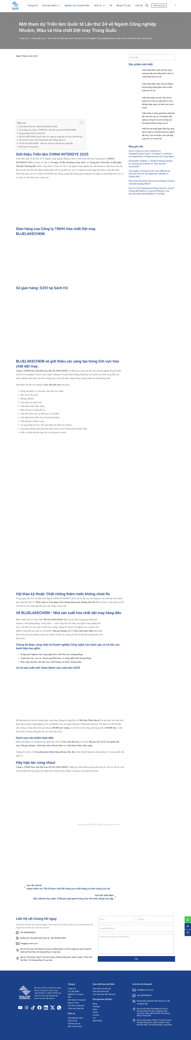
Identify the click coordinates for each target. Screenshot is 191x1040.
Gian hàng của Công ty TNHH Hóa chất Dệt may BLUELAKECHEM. (47, 130)
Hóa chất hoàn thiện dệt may (104, 994)
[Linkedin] (46, 1007)
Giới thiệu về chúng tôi (77, 1000)
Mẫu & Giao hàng (75, 1026)
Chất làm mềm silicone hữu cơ (51, 745)
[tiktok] (33, 1007)
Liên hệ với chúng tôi (76, 1005)
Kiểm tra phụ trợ (74, 1024)
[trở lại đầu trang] (188, 933)
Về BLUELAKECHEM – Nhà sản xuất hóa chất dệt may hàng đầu (46, 143)
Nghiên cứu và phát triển (77, 5)
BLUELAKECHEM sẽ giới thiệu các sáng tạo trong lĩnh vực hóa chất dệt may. (51, 136)
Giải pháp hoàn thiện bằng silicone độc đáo (54, 752)
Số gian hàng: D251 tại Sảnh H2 (32, 133)
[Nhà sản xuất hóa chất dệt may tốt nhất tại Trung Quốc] (25, 993)
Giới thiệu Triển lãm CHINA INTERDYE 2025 (38, 126)
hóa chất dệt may (53, 384)
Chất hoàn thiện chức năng (79, 745)
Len (94, 1018)
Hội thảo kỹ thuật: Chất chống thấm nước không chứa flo (42, 140)
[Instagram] (27, 1007)
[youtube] (20, 1007)
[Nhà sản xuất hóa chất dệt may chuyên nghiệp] (15, 5)
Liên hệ (139, 5)
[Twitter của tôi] (52, 1007)
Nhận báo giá (159, 5)
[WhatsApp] (188, 919)
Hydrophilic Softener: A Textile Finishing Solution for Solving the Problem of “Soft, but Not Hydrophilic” (151, 164)
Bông (95, 1004)
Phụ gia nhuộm (28, 745)
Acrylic (95, 1012)
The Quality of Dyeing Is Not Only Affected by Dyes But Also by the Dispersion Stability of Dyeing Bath (149, 174)
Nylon (95, 1009)
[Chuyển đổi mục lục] (80, 123)
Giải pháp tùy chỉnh (75, 1018)
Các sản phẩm (49, 5)
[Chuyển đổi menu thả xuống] (59, 5)
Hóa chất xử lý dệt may (102, 989)
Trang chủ (32, 5)
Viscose (96, 1015)
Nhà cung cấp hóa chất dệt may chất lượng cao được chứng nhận (50, 662)
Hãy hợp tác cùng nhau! (28, 147)
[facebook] (39, 1007)
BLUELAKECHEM (53, 619)
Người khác (97, 1021)
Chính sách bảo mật (76, 1008)
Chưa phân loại (38, 38)
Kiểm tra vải (72, 1021)
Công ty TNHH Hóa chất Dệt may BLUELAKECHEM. (42, 370)
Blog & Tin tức (124, 5)
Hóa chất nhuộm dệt (101, 991)
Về (110, 5)
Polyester (96, 1006)
